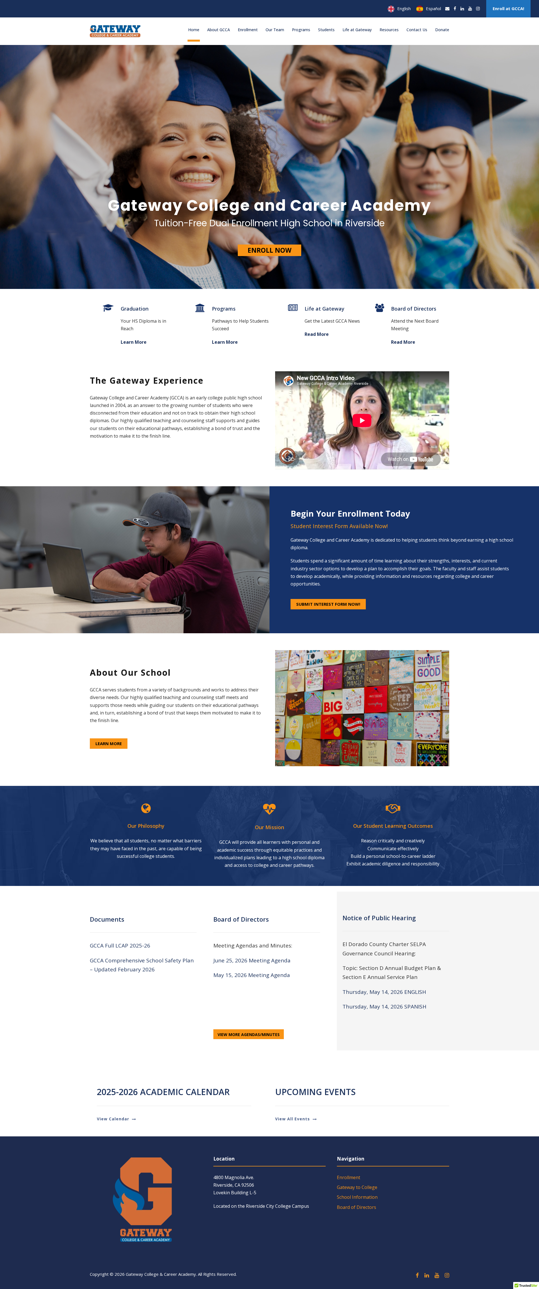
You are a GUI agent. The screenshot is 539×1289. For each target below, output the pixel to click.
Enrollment (248, 29)
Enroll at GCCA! (508, 8)
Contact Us (416, 29)
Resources (389, 29)
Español (433, 8)
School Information (357, 1197)
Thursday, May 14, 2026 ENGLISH (384, 992)
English (404, 8)
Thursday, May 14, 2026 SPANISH (384, 1006)
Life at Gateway (357, 29)
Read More (317, 334)
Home (193, 29)
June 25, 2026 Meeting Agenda (252, 960)
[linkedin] (462, 8)
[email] (447, 8)
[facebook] (455, 8)
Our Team (275, 29)
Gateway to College (357, 1187)
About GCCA (218, 29)
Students (326, 29)
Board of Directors (356, 1207)
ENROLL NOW (269, 250)
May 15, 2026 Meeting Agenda (251, 975)
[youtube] (470, 8)
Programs (301, 29)
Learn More (134, 342)
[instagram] (478, 8)
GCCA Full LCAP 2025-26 (120, 945)
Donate (442, 29)
